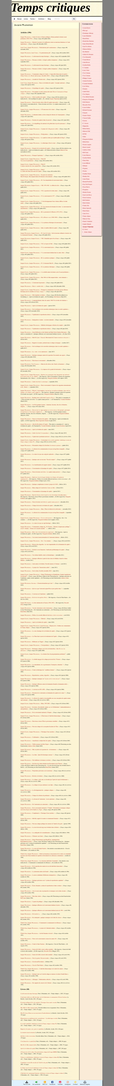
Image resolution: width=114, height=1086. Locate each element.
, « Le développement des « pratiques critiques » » (43, 790)
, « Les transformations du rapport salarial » (41, 465)
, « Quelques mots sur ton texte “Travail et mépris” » (43, 459)
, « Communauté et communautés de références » (50, 923)
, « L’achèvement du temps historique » (40, 56)
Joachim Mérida (87, 158)
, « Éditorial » (42, 618)
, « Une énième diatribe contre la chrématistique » (43, 555)
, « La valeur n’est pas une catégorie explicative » (43, 454)
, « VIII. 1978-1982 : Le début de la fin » (49, 185)
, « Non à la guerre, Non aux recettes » (40, 958)
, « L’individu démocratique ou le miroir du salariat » (51, 968)
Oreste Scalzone (87, 197)
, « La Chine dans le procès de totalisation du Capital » (44, 636)
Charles (24, 854)
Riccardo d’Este (87, 105)
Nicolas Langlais (87, 144)
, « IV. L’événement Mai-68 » (46, 263)
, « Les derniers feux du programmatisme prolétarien (52, 654)
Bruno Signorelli (40, 420)
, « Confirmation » (35, 737)
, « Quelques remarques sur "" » (46, 678)
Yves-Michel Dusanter (88, 97)
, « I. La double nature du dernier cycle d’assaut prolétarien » (54, 272)
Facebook (52, 1084)
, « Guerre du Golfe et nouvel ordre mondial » (42, 954)
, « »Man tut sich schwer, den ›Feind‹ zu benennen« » (52, 364)
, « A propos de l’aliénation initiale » (47, 928)
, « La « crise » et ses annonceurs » (39, 351)
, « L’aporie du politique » (37, 901)
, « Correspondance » (44, 645)
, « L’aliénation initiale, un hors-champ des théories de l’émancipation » (48, 114)
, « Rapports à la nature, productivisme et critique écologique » (46, 343)
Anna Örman (86, 179)
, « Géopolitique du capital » (38, 88)
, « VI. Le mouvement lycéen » (47, 247)
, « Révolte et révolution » (37, 776)
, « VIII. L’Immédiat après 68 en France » (49, 238)
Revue (19, 19)
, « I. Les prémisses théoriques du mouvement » (51, 222)
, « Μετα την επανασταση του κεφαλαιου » (43, 532)
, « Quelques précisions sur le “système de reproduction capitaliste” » (48, 880)
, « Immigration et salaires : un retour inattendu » (43, 320)
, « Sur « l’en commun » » (46, 541)
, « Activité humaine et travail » (45, 933)
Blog (49, 19)
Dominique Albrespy (88, 33)
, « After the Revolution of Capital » (39, 424)
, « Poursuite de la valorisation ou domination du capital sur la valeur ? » (48, 693)
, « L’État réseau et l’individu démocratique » (50, 716)
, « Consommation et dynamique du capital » (42, 468)
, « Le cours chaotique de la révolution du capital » (43, 631)
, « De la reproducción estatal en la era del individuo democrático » (47, 866)
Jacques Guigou (87, 115)
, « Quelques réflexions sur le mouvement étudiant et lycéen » (46, 905)
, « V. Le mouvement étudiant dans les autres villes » (52, 252)
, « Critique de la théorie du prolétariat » (40, 795)
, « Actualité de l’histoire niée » (38, 79)
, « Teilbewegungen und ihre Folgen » (40, 744)
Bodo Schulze (86, 203)
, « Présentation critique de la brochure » (46, 445)
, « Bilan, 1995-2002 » (45, 703)
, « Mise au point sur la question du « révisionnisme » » (44, 749)
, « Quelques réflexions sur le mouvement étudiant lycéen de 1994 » (47, 910)
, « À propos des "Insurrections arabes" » (41, 567)
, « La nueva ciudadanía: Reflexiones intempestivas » (44, 875)
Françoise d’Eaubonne (88, 99)
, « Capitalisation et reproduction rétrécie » (41, 314)
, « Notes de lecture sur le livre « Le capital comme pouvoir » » (46, 472)
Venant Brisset (86, 59)
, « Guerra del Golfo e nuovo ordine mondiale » (42, 949)
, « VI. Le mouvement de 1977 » (47, 196)
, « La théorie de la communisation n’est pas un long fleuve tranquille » (48, 449)
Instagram (68, 1084)
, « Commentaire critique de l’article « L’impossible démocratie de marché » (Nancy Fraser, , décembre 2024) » (44, 75)
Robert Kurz (86, 142)
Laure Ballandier (87, 36)
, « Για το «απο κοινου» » (46, 518)
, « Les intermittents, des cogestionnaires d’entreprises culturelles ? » (47, 664)
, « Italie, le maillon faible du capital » (48, 228)
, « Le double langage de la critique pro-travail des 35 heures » (46, 659)
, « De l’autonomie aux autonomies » (40, 804)
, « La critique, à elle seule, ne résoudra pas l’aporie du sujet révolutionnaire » (50, 779)
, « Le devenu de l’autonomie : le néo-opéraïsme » (43, 799)
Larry (24, 47)
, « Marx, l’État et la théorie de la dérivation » (50, 509)
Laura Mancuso (87, 155)
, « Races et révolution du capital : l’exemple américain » (52, 83)
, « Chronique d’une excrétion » (47, 732)
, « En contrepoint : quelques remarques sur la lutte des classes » (46, 917)
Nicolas (85, 171)
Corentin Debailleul (65, 399)
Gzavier (85, 120)
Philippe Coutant (87, 78)
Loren (44, 625)
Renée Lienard (86, 147)
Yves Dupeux (86, 94)
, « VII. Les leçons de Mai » (46, 243)
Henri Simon (86, 211)
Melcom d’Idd (86, 131)
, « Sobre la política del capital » (39, 97)
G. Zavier (85, 229)
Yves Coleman (86, 73)
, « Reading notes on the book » (43, 397)
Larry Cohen (86, 70)
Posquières (85, 189)
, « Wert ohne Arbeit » (36, 896)
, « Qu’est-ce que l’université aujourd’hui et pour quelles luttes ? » (47, 588)
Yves (35, 364)
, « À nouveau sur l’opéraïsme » (38, 594)
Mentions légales (85, 1084)
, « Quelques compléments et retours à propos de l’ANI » (45, 484)
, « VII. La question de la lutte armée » (48, 190)
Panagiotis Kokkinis (52, 378)
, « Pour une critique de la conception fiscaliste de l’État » (45, 726)
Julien (84, 136)
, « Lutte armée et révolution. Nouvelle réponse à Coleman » (45, 564)
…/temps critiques (87, 232)
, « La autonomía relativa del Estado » (40, 871)
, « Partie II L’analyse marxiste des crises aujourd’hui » (33, 165)
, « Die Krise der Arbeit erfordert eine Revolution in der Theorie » (47, 763)
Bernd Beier (24, 611)
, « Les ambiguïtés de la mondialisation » (41, 832)
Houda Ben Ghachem (88, 41)
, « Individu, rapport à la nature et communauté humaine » (45, 818)
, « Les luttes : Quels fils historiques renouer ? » (42, 755)
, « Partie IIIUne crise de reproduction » (33, 159)
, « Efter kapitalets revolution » (38, 295)
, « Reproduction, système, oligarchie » (40, 675)
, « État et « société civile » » (38, 286)
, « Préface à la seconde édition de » (47, 615)
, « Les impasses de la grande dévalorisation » (50, 369)
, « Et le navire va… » (36, 914)
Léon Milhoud (86, 163)
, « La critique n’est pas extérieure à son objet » (42, 785)
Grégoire (85, 113)
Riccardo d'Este (48, 951)
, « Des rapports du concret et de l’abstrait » (41, 983)
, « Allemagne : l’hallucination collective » (41, 979)
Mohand (85, 166)
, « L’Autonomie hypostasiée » (38, 282)
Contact (75, 1084)
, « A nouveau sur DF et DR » (38, 689)
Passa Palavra (86, 187)
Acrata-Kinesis (86, 28)
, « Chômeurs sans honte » (37, 836)
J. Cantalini (85, 67)
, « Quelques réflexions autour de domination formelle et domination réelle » (49, 684)
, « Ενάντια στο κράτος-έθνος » (39, 597)
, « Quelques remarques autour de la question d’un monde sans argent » (48, 355)
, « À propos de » (49, 129)
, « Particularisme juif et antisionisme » (47, 47)
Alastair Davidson (60, 426)
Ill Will (84, 134)
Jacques (26, 37)
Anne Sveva (86, 213)
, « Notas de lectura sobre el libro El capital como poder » (45, 102)
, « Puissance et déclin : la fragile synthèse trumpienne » (44, 60)
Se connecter (36, 1084)
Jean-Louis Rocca (87, 195)
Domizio (47, 420)
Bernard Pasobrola (87, 181)
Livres (26, 19)
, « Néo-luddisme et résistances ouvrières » (41, 760)
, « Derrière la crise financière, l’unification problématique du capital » (48, 549)
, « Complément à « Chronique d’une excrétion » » (43, 813)
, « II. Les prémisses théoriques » (47, 267)
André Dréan (86, 91)
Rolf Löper (23, 898)
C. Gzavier (85, 123)
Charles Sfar (86, 205)
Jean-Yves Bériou (87, 46)
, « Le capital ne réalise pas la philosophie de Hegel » (52, 137)
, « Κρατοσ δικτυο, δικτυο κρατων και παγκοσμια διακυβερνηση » (49, 495)
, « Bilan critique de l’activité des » (43, 488)
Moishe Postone (87, 192)
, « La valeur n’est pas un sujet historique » (41, 523)
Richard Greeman (87, 110)
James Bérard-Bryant (88, 44)
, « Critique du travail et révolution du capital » (42, 505)
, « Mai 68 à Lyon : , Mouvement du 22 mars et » (50, 337)
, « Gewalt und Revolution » (38, 961)
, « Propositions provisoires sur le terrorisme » (42, 770)
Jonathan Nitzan (87, 173)
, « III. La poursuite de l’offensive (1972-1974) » (51, 212)
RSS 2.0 (45, 1084)
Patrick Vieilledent (87, 221)
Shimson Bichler (87, 49)
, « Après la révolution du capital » (39, 305)
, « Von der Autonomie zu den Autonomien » (42, 608)
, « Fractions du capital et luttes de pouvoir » (41, 120)
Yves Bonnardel (87, 57)
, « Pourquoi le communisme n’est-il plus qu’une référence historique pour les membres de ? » (44, 290)
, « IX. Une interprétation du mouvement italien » (51, 180)
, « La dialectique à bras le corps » (47, 143)
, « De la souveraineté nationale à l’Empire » (42, 712)
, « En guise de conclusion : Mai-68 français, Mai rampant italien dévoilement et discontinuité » (37, 175)
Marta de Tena (64, 150)
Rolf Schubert (86, 200)
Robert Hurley (86, 128)
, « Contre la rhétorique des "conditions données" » (43, 670)
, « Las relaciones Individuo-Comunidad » (48, 861)
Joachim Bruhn (86, 65)
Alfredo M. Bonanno (88, 54)
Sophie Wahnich (87, 224)
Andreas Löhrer (65, 578)
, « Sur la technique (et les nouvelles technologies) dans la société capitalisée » (50, 309)
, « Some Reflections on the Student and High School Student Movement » (49, 332)
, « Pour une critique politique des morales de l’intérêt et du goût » (47, 823)
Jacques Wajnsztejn (54, 99)
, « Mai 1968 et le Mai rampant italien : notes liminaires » (53, 277)
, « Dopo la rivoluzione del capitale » (40, 419)
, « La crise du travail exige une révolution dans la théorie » (45, 827)
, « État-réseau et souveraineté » (38, 360)
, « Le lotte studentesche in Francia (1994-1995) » (43, 603)
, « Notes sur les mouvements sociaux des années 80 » (44, 938)
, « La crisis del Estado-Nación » (39, 848)
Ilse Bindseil (86, 51)
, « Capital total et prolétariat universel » (40, 436)
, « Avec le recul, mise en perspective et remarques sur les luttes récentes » (49, 891)
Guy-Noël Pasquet (87, 184)
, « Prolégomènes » (44, 134)
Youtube (60, 1084)
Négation (85, 168)
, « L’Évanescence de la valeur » (47, 109)
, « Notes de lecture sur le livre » (45, 502)
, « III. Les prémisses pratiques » (47, 258)
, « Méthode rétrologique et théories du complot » (51, 325)
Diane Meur (86, 160)
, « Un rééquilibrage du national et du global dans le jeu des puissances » (48, 123)
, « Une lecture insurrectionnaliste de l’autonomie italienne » (45, 537)
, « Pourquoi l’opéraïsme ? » (38, 155)
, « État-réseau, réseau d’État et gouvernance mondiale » (44, 721)
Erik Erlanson (57, 297)
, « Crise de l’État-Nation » (37, 965)
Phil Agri (85, 30)
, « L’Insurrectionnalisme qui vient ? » (45, 583)
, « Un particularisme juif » (44, 53)
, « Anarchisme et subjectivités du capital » (41, 740)
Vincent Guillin (87, 118)
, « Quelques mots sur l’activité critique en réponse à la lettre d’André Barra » (49, 974)
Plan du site (26, 1084)
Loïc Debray (86, 86)
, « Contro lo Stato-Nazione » (38, 944)
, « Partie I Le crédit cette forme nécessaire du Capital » (33, 170)
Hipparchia (85, 126)
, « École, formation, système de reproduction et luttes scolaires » (46, 885)
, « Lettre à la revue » (40, 381)
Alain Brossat (86, 62)
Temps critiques (87, 216)
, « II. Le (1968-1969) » (48, 217)
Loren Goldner (86, 107)
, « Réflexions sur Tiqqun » (37, 641)
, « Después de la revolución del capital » (41, 148)
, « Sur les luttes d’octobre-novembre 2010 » (41, 571)
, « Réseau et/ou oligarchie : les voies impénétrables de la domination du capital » (50, 544)
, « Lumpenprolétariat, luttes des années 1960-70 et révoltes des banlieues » (49, 300)
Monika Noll (86, 176)
